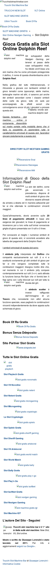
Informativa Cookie (11, 563)
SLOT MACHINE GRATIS (16, 15)
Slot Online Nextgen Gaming (17, 35)
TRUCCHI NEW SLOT (15, 10)
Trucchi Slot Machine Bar (16, 5)
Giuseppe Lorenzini (38, 560)
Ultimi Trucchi (10, 21)
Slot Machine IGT (12, 513)
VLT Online (39, 10)
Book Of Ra (31, 21)
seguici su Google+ (26, 546)
